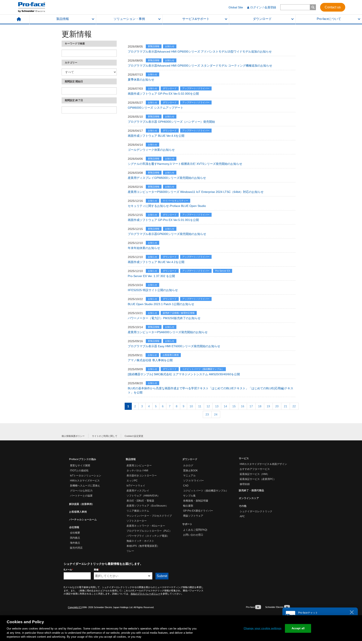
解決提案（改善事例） (81, 504)
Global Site (236, 7)
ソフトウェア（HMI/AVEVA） (143, 495)
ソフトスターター (137, 520)
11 (199, 406)
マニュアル (189, 475)
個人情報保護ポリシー (73, 436)
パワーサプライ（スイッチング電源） (148, 535)
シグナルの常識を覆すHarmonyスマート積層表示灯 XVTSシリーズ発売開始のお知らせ (185, 163)
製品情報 (62, 19)
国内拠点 (75, 537)
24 (215, 414)
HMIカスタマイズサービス (85, 480)
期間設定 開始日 (74, 81)
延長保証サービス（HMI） (254, 474)
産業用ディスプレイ (138, 490)
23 (207, 414)
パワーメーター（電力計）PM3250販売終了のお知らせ (164, 318)
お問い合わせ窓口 (193, 534)
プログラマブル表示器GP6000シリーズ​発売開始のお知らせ (167, 234)
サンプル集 (189, 495)
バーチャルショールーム (83, 519)
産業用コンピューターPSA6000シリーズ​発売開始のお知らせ (168, 332)
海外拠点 (75, 542)
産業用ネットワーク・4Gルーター (146, 525)
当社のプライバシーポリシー (145, 593)
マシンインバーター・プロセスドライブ (149, 515)
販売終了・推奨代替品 (251, 490)
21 (285, 406)
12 (208, 406)
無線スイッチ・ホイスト (140, 540)
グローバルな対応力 (81, 490)
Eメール (68, 569)
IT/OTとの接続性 (79, 470)
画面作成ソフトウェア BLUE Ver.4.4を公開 (156, 135)
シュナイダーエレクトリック (256, 511)
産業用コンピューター (139, 465)
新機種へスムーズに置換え (85, 485)
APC (242, 516)
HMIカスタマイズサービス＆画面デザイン (263, 464)
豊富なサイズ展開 (80, 465)
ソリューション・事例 (129, 19)
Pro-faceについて (329, 19)
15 (234, 406)
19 (268, 406)
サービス (244, 458)
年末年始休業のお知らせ (144, 248)
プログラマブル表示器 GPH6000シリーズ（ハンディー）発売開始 (171, 121)
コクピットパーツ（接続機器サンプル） (205, 490)
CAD (186, 485)
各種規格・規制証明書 (195, 500)
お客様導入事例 (78, 511)
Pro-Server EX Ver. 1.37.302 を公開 (151, 276)
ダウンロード (262, 19)
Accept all (298, 628)
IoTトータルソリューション (85, 475)
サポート (187, 524)
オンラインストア (249, 498)
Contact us (333, 7)
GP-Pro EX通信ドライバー (198, 510)
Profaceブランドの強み (82, 459)
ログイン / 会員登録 (263, 7)
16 (242, 406)
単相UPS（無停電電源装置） (143, 545)
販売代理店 (76, 547)
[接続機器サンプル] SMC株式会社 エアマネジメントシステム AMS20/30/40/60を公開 (184, 374)
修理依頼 (245, 484)
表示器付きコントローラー (142, 475)
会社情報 (74, 527)
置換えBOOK (190, 470)
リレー (130, 550)
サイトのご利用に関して (104, 436)
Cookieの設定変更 (134, 436)
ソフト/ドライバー (193, 480)
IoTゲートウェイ (136, 485)
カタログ (188, 465)
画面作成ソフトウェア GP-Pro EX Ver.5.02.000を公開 (163, 93)
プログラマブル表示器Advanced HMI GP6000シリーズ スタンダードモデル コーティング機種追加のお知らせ (200, 65)
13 (216, 406)
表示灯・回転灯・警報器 (140, 500)
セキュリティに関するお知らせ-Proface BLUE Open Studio (167, 206)
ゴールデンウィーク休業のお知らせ (151, 149)
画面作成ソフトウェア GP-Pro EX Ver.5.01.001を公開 (163, 220)
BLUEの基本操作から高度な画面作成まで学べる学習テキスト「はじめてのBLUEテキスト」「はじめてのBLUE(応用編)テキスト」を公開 (210, 390)
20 (277, 406)
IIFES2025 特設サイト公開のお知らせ (153, 290)
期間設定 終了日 (74, 100)
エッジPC (132, 480)
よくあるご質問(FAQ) (195, 529)
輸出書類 (188, 505)
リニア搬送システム (138, 510)
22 (294, 406)
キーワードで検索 (75, 43)
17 (251, 406)
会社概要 (75, 532)
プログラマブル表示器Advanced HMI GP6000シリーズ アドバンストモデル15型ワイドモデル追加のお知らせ (200, 51)
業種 (96, 569)
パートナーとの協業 (81, 495)
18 (259, 406)
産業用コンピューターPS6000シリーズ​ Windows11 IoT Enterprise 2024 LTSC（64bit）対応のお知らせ (196, 191)
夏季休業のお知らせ (141, 79)
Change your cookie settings (263, 628)
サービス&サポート (195, 19)
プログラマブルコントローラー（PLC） (149, 530)
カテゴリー (71, 62)
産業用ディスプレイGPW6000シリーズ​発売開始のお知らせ (167, 177)
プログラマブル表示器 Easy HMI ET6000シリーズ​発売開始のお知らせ (174, 346)
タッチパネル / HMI (137, 470)
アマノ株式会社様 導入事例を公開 (150, 360)
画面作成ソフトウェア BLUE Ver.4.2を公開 (156, 262)
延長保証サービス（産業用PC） (258, 479)
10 (191, 406)
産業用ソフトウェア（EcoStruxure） (147, 505)
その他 (242, 505)
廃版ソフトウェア (193, 515)
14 (225, 406)
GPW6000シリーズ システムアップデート (155, 107)
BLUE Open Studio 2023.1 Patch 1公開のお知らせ (161, 304)
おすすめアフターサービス (255, 469)
